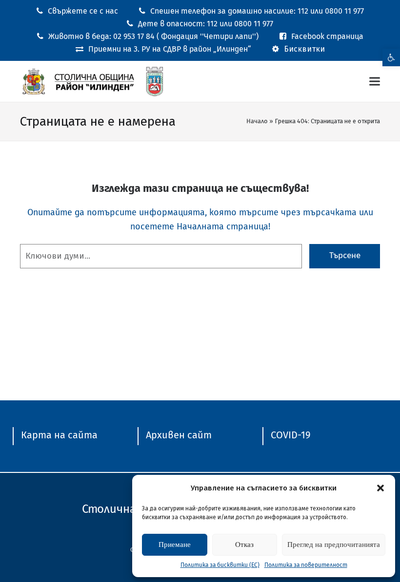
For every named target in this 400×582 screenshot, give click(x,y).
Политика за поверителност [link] (305, 565)
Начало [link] (257, 121)
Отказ (244, 544)
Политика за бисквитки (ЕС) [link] (220, 565)
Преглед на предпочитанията (333, 544)
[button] (380, 488)
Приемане (175, 544)
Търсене (344, 255)
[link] (391, 57)
